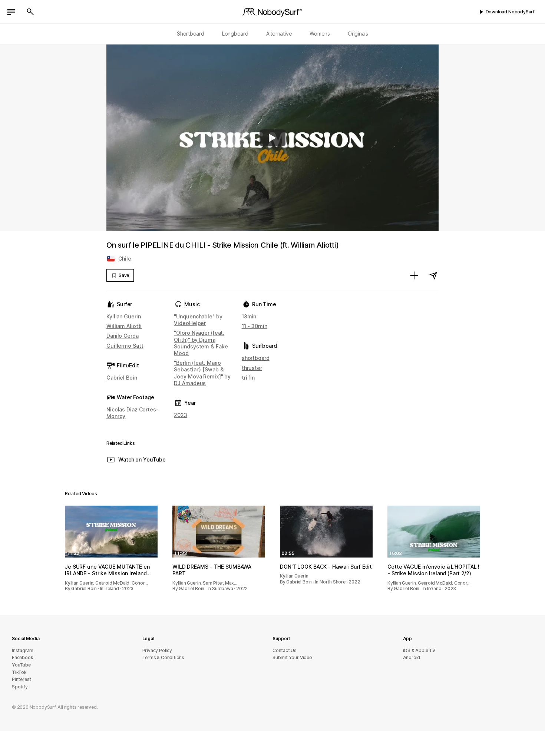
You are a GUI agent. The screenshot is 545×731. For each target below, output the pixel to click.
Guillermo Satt (124, 346)
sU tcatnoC (284, 650)
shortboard (256, 358)
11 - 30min (254, 326)
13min (249, 316)
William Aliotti (124, 326)
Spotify (20, 686)
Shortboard (190, 33)
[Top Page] (272, 12)
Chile (124, 258)
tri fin (248, 377)
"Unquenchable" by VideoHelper (198, 319)
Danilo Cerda (122, 336)
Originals (358, 33)
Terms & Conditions (163, 657)
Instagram (22, 650)
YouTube (21, 665)
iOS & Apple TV (419, 650)
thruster (252, 368)
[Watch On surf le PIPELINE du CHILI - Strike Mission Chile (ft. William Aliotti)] (272, 137)
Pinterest (21, 679)
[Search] (30, 12)
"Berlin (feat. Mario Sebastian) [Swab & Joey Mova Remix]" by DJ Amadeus (202, 373)
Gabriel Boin (121, 377)
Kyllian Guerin (123, 316)
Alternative (279, 33)
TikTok (19, 672)
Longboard (235, 33)
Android (411, 657)
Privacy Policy (157, 650)
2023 (180, 415)
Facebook (22, 657)
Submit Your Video (292, 657)
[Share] (433, 275)
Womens (320, 33)
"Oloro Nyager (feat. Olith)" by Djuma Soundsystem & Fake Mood (201, 343)
